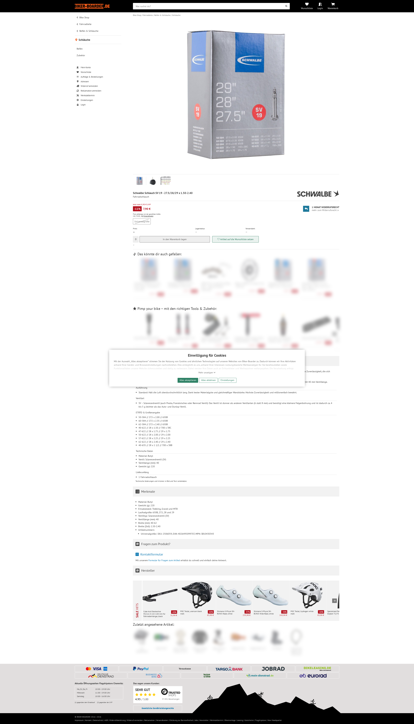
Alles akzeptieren (188, 380)
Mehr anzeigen (206, 372)
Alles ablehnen (208, 380)
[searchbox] (211, 6)
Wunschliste (307, 8)
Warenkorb (333, 8)
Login (320, 8)
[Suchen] (286, 6)
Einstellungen (227, 380)
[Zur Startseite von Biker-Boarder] (98, 6)
